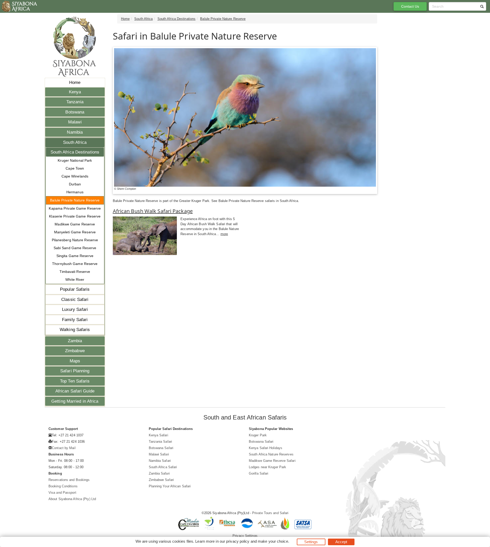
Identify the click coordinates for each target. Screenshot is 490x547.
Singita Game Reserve (74, 256)
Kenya (75, 92)
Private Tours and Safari (270, 513)
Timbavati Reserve (74, 272)
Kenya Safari (158, 435)
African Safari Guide (74, 391)
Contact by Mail (64, 448)
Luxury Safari (75, 309)
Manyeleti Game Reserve (75, 232)
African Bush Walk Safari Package (153, 211)
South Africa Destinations (75, 152)
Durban (75, 184)
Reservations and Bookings (69, 480)
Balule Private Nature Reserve (75, 200)
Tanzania (74, 101)
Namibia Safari (160, 461)
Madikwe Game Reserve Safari (272, 461)
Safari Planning (75, 370)
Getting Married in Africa (75, 401)
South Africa (75, 142)
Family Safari (75, 319)
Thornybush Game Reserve (74, 264)
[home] (19, 6)
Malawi (75, 122)
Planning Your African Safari (170, 486)
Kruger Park (258, 435)
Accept (341, 542)
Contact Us (410, 6)
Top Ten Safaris (75, 381)
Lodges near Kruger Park (267, 467)
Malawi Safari (159, 454)
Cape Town (75, 168)
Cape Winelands (75, 176)
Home (74, 82)
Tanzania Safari (160, 441)
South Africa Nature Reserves (271, 454)
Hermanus (74, 192)
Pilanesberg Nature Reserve (75, 240)
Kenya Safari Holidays (265, 448)
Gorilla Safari (258, 473)
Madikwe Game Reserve (75, 224)
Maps (75, 361)
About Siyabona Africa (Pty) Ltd (72, 499)
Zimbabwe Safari (161, 480)
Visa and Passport (62, 492)
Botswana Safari (161, 448)
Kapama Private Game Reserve (75, 208)
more (224, 234)
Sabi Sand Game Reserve (75, 248)
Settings (311, 542)
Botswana (74, 112)
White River (74, 279)
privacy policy (237, 541)
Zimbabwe (75, 350)
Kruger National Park (75, 160)
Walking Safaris (75, 329)
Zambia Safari (159, 473)
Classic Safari (74, 299)
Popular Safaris (75, 289)
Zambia (75, 340)
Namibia (75, 132)
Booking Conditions (63, 486)
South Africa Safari (163, 467)
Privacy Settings (245, 536)
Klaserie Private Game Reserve (75, 216)
